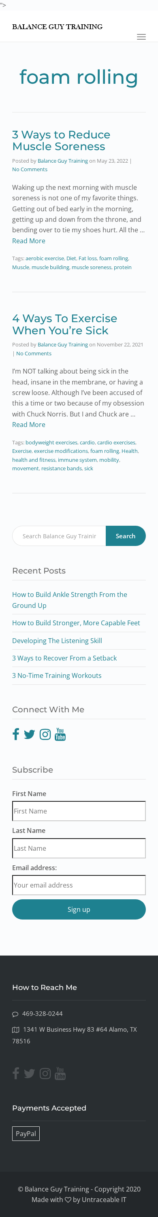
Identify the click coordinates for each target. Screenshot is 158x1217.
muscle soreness (91, 267)
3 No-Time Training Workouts (57, 675)
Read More (28, 240)
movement (25, 468)
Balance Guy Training (63, 160)
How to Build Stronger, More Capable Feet (76, 622)
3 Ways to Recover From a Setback (64, 658)
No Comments (29, 169)
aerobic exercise (45, 258)
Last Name (28, 830)
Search (126, 536)
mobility (109, 459)
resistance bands (61, 468)
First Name (29, 793)
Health (130, 451)
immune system (77, 459)
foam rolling (113, 258)
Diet (71, 258)
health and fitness (34, 459)
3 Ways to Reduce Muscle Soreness (61, 140)
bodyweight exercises (51, 442)
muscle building (50, 267)
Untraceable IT (104, 1199)
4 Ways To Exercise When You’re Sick (64, 324)
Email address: (34, 867)
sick (88, 468)
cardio (87, 442)
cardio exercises (116, 442)
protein (123, 267)
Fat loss (88, 258)
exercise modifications (61, 451)
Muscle (20, 267)
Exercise (22, 451)
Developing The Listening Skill (57, 640)
